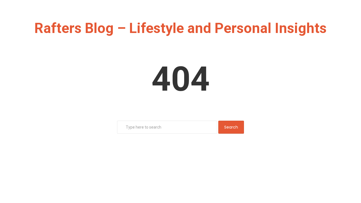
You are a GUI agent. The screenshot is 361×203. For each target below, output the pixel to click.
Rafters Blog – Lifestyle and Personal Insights (180, 28)
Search (231, 127)
